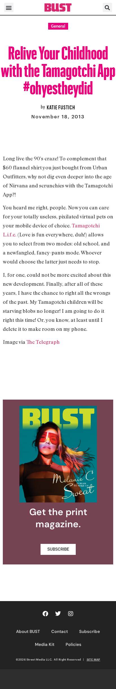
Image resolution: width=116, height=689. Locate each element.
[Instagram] (70, 613)
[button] (9, 7)
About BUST (28, 631)
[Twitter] (58, 613)
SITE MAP (93, 659)
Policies (73, 644)
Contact (59, 631)
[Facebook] (45, 613)
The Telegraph (43, 342)
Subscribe (89, 631)
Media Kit (44, 644)
